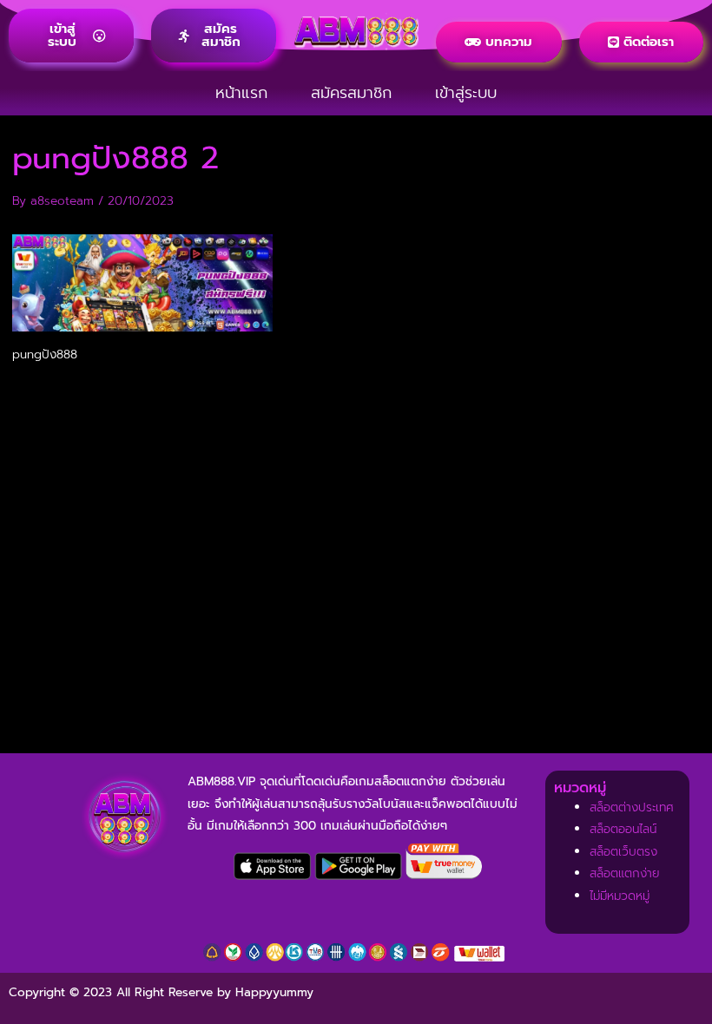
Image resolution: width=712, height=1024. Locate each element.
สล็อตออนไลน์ (623, 829)
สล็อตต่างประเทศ (632, 807)
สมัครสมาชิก (351, 93)
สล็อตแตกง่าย (625, 873)
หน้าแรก (241, 93)
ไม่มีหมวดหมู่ (619, 896)
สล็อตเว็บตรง (623, 852)
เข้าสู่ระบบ (466, 93)
